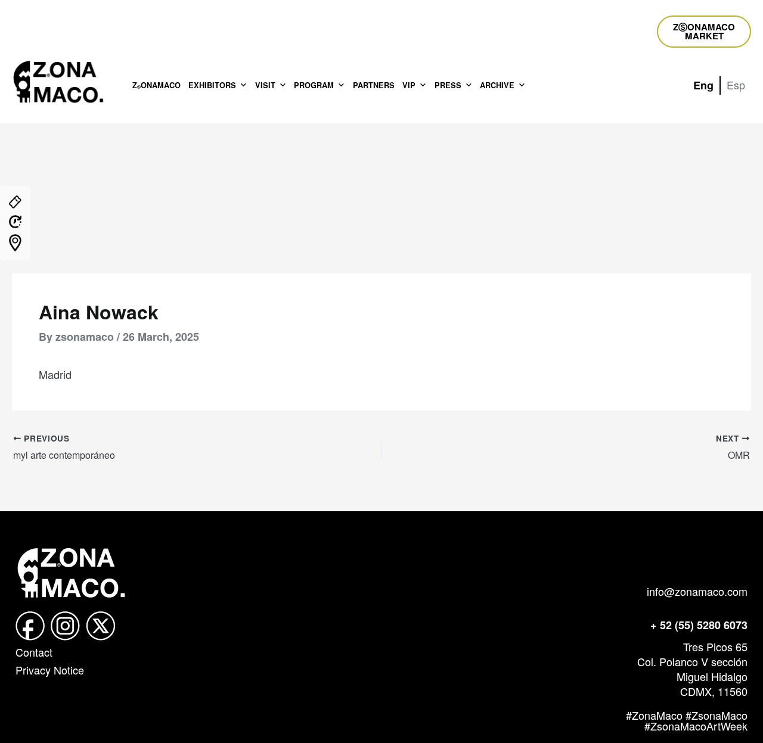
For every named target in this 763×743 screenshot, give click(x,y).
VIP (408, 85)
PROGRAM (314, 85)
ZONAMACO (156, 85)
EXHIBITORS (212, 85)
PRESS (448, 85)
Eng (703, 85)
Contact (33, 652)
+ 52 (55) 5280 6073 (699, 625)
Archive (497, 85)
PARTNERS (374, 85)
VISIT (265, 85)
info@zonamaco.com (697, 591)
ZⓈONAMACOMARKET (704, 31)
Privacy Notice (49, 669)
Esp (736, 84)
